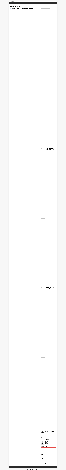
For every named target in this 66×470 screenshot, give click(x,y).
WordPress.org (43, 463)
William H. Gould (18, 9)
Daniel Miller (43, 431)
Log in (42, 458)
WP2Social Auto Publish (29, 469)
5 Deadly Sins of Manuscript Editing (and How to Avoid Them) (50, 149)
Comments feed (43, 461)
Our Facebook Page (44, 442)
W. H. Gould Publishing (44, 443)
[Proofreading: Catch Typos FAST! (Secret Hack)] (43, 145)
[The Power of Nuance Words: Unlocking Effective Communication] (43, 284)
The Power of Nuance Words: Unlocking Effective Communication (50, 219)
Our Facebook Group (44, 441)
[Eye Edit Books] (11, 1)
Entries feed (43, 460)
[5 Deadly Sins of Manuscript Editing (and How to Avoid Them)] (43, 215)
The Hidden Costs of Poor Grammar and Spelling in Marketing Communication (50, 288)
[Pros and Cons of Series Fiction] (43, 423)
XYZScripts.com (37, 469)
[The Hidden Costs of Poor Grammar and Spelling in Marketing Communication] (43, 354)
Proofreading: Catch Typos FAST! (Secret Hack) (22, 8)
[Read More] (19, 12)
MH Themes (22, 467)
